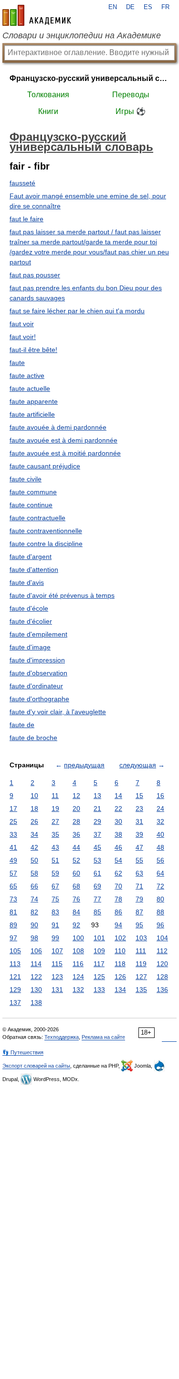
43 (55, 847)
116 (78, 964)
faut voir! (23, 337)
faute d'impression (37, 660)
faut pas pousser (35, 275)
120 (162, 964)
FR (165, 7)
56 (160, 860)
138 (36, 1002)
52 (76, 860)
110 (120, 951)
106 (36, 951)
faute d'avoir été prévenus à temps (62, 595)
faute (17, 362)
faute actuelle (30, 388)
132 (78, 989)
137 (15, 1002)
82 (34, 912)
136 (162, 989)
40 (160, 834)
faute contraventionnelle (46, 531)
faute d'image (30, 647)
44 (76, 847)
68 (76, 886)
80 (160, 899)
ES (148, 7)
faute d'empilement (38, 634)
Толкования (48, 95)
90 (34, 925)
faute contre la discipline (46, 543)
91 (55, 925)
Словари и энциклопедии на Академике (81, 35)
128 (162, 976)
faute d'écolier (31, 621)
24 (160, 808)
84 (76, 912)
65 (13, 886)
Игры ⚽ (131, 111)
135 (141, 989)
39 (139, 834)
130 (36, 989)
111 (141, 951)
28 (76, 821)
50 (34, 860)
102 (120, 938)
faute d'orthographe (39, 699)
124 (78, 976)
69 (97, 886)
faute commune (33, 492)
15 (139, 795)
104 (162, 938)
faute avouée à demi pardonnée (58, 427)
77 (97, 899)
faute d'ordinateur (36, 686)
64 (160, 873)
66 (34, 886)
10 (34, 795)
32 (160, 821)
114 (36, 964)
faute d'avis (27, 582)
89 (13, 925)
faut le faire (26, 219)
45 (97, 847)
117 (99, 964)
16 (160, 795)
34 (34, 834)
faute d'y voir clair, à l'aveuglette (58, 712)
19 (55, 808)
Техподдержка (61, 1037)
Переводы (130, 95)
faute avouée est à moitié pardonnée (65, 453)
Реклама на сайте (103, 1037)
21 (97, 808)
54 (118, 860)
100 (78, 938)
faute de (22, 725)
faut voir (22, 324)
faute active (27, 375)
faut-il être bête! (33, 349)
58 (34, 873)
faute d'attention (34, 569)
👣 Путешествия (22, 1052)
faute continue (31, 505)
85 (97, 912)
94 (118, 925)
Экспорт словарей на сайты (36, 1066)
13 (97, 795)
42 (34, 847)
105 (15, 951)
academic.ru (36, 15)
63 (139, 873)
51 (55, 860)
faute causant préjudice (45, 466)
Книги (48, 111)
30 (118, 821)
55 (139, 860)
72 (160, 886)
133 (99, 989)
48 (160, 847)
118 (120, 964)
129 (15, 989)
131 (57, 989)
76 (76, 899)
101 (99, 938)
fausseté (22, 183)
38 (118, 834)
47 (139, 847)
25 (13, 821)
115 (57, 964)
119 (141, 964)
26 (34, 821)
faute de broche (33, 737)
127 (141, 976)
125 (99, 976)
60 (76, 873)
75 (55, 899)
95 (139, 925)
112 (162, 951)
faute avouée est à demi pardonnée (63, 440)
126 (120, 976)
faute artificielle (32, 414)
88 (160, 912)
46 (118, 847)
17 (13, 808)
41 (13, 847)
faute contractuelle (37, 518)
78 (118, 899)
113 (15, 964)
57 (13, 873)
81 (13, 912)
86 (118, 912)
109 (99, 951)
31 (139, 821)
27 (55, 821)
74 (34, 899)
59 (55, 873)
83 (55, 912)
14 (118, 795)
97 (13, 938)
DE (130, 7)
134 (120, 989)
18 (34, 808)
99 (55, 938)
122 (36, 976)
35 (55, 834)
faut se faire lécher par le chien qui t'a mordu (77, 311)
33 (13, 834)
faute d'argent (31, 556)
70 (118, 886)
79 (139, 899)
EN (112, 7)
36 (76, 834)
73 (13, 899)
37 (97, 834)
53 (97, 860)
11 (55, 795)
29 (97, 821)
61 (97, 873)
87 (139, 912)
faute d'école (29, 608)
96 (160, 925)
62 (118, 873)
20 (76, 808)
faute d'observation (38, 673)
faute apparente (34, 401)
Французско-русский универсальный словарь (89, 78)
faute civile (26, 479)
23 (139, 808)
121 (15, 976)
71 (139, 886)
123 (57, 976)
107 (57, 951)
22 (118, 808)
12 (76, 795)
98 (34, 938)
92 (76, 925)
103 (141, 938)
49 (13, 860)
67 (55, 886)
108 (78, 951)
